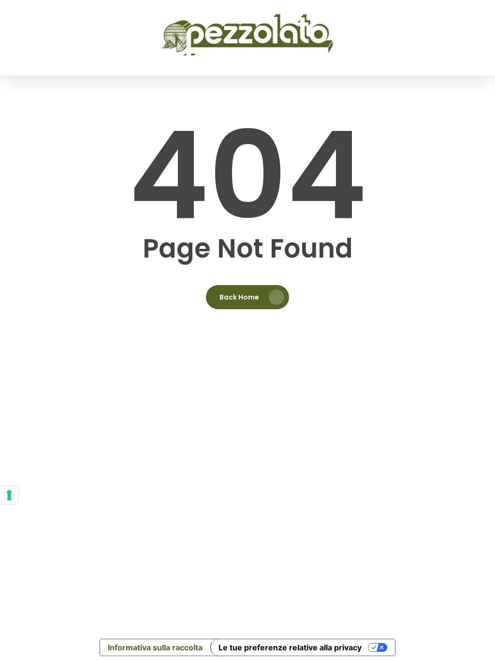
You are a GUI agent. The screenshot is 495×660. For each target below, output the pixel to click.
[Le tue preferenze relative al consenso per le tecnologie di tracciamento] (9, 495)
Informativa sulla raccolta (155, 647)
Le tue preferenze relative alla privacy (290, 647)
